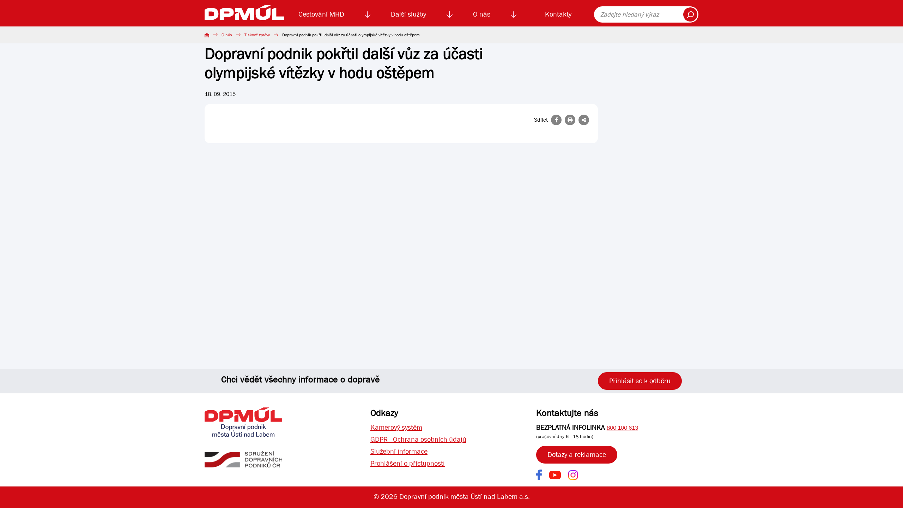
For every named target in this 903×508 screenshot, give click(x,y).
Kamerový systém (396, 427)
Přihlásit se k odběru (640, 380)
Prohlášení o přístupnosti (407, 463)
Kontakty (558, 14)
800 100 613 (622, 427)
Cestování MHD (321, 14)
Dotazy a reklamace (576, 454)
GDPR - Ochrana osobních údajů (418, 439)
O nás (481, 14)
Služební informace (399, 451)
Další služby (408, 14)
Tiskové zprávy (257, 35)
